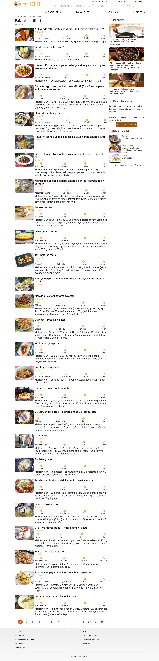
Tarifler (53, 12)
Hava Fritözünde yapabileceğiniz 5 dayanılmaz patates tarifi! (70, 136)
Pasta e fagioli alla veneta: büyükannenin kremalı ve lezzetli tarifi (69, 155)
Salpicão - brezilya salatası (50, 319)
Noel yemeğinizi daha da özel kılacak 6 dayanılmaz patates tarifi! (69, 280)
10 (77, 622)
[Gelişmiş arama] (133, 6)
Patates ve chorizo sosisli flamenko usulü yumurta (64, 480)
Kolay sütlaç (126, 158)
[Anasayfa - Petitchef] (16, 16)
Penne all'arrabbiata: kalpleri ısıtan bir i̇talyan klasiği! (131, 150)
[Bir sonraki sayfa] (95, 622)
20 (83, 622)
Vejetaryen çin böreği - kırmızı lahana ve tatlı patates (65, 411)
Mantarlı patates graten (48, 113)
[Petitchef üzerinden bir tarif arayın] (128, 5)
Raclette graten (44, 459)
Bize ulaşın (87, 631)
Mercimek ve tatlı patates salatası (54, 295)
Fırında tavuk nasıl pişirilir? (50, 551)
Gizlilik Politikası (90, 636)
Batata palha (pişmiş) (47, 367)
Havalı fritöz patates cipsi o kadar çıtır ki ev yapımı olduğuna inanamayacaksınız (70, 67)
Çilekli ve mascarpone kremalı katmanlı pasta (61, 527)
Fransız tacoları (44, 207)
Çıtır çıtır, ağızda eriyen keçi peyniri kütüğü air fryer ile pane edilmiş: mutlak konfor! (69, 88)
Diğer (138, 12)
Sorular (112, 12)
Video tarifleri (22, 636)
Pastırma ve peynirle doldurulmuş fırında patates (63, 572)
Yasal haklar (88, 644)
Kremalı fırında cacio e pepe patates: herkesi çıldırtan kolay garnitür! (69, 182)
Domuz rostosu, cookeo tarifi (52, 388)
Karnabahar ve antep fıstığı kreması (55, 596)
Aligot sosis (41, 435)
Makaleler (83, 12)
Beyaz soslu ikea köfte (48, 504)
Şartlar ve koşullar (91, 640)
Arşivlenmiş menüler (123, 165)
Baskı (139, 165)
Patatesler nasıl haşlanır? (49, 47)
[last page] (102, 622)
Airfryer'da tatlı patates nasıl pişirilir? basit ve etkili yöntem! (69, 29)
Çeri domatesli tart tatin (131, 138)
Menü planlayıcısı (125, 124)
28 (89, 622)
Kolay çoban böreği (46, 231)
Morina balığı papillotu (47, 343)
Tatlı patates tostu (45, 254)
